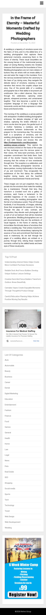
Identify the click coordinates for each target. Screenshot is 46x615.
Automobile (9, 365)
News (7, 460)
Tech (7, 500)
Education (9, 399)
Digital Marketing (11, 393)
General (8, 432)
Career (7, 382)
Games (8, 427)
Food (7, 421)
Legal (7, 455)
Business (8, 377)
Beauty (7, 371)
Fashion (8, 410)
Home (7, 444)
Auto (7, 360)
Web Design (9, 516)
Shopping (8, 483)
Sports (7, 494)
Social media (10, 488)
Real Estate (9, 472)
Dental (7, 388)
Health (7, 438)
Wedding (8, 528)
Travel (7, 511)
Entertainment (10, 405)
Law (6, 449)
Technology (9, 505)
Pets (6, 466)
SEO (6, 477)
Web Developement (12, 522)
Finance (8, 416)
